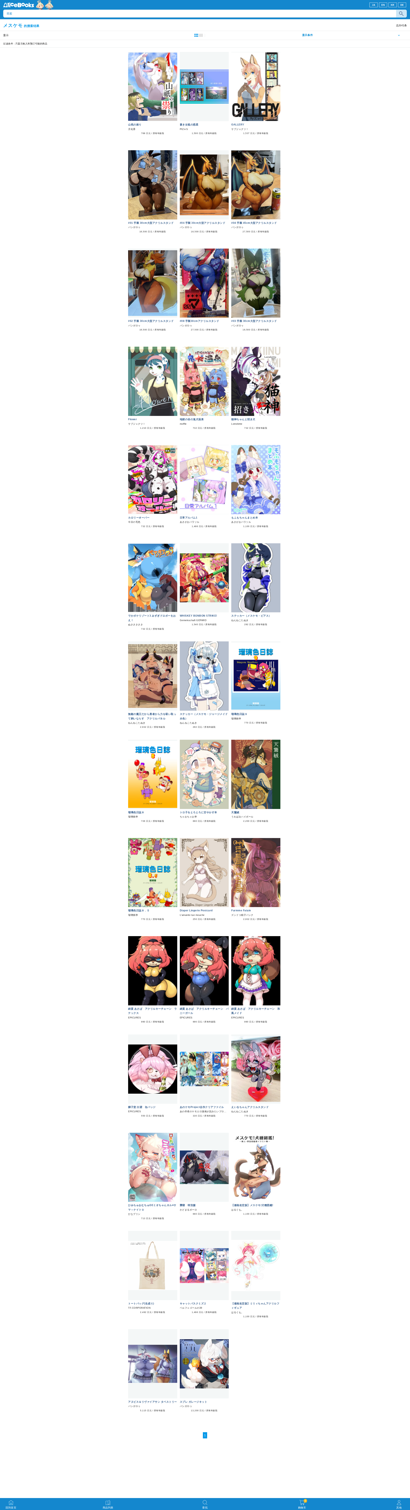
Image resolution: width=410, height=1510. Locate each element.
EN (383, 5)
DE (402, 5)
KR (392, 5)
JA (373, 5)
